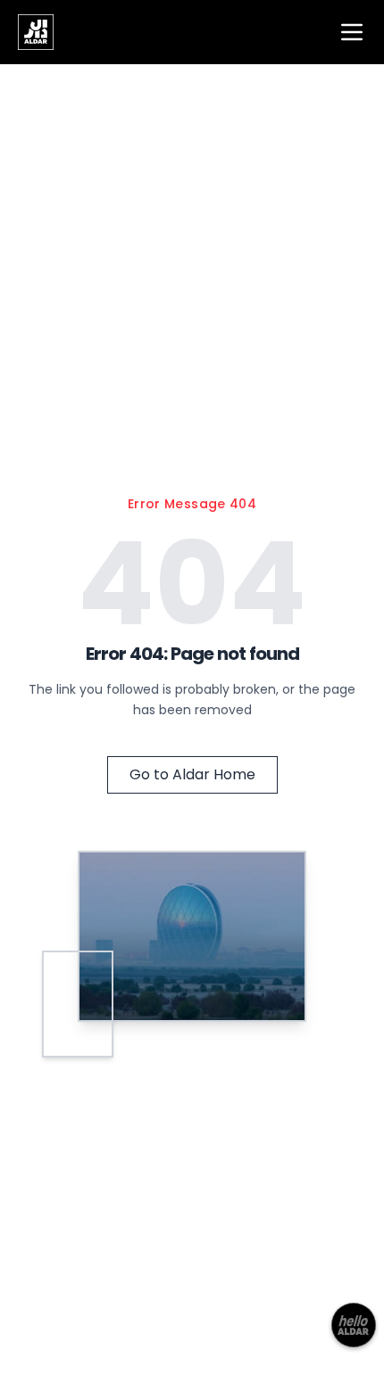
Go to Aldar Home (192, 774)
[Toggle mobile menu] (352, 32)
